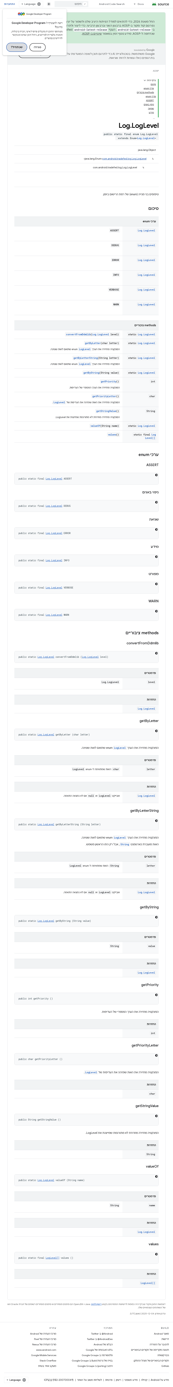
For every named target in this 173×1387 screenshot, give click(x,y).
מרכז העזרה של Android (43, 1333)
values (112, 434)
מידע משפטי (131, 1380)
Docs (141, 4)
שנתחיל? (17, 47)
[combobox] (71, 4)
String (124, 844)
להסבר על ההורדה (159, 1344)
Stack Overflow (48, 1360)
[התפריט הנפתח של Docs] (133, 4)
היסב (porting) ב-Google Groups (95, 1365)
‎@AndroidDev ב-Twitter (100, 1339)
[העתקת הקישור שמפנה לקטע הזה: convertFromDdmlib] (123, 643)
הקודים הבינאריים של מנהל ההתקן (151, 1360)
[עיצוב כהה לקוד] (156, 475)
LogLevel (85, 349)
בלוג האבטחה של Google (99, 1349)
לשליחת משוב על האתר (89, 1380)
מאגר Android (161, 1333)
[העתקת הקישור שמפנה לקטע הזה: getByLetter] (136, 721)
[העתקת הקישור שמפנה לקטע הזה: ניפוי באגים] (138, 492)
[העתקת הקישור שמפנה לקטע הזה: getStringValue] (132, 1106)
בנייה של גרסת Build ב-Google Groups (92, 1360)
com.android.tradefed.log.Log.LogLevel (124, 158)
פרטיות (109, 1380)
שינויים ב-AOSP (92, 33)
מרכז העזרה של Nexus (44, 1344)
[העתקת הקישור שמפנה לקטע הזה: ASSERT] (143, 465)
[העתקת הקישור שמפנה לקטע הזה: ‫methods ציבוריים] (122, 633)
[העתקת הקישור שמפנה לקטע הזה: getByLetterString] (126, 811)
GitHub (165, 1365)
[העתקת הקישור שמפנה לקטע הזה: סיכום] (145, 209)
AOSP (156, 70)
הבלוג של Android (103, 1344)
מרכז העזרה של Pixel (45, 1339)
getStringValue (106, 411)
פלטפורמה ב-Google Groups (97, 1355)
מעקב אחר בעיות (47, 1365)
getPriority (108, 381)
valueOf (95, 425)
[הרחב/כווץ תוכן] (145, 80)
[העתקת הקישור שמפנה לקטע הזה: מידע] (147, 547)
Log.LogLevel (146, 138)
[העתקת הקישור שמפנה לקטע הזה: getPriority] (137, 985)
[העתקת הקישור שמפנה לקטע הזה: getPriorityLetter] (128, 1046)
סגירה (37, 47)
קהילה (144, 1380)
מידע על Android (160, 1380)
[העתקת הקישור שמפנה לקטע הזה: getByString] (136, 907)
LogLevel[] (150, 436)
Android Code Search (112, 4)
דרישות (165, 1339)
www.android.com (46, 1349)
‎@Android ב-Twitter (102, 1333)
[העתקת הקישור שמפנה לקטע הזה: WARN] (145, 601)
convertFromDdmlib (78, 334)
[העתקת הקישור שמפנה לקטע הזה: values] (145, 1244)
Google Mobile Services (43, 1355)
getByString (91, 372)
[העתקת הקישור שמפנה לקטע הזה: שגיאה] (145, 520)
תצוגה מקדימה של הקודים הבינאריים (150, 1349)
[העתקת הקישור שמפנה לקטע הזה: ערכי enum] (135, 455)
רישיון (118, 1380)
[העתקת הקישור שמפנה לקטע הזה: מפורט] (145, 574)
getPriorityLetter (104, 396)
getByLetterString (85, 357)
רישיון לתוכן (96, 1304)
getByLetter (93, 343)
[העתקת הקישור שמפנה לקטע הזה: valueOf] (142, 1167)
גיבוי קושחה (163, 1355)
